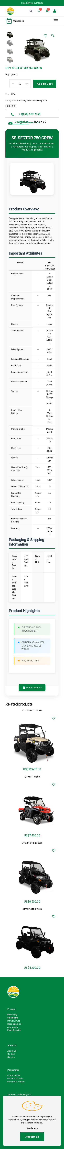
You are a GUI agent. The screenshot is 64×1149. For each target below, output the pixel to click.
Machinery (21, 100)
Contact (11, 1054)
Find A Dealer (13, 1075)
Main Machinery (34, 100)
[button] (53, 35)
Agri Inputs (12, 1027)
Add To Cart (45, 83)
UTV (13, 94)
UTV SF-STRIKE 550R (32, 843)
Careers (11, 1057)
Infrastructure (13, 1020)
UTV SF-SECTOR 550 (32, 710)
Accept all (32, 1136)
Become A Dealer (15, 1078)
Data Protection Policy (31, 1122)
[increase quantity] (27, 83)
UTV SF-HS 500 (32, 776)
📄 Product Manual (32, 687)
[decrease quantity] (13, 83)
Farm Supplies (14, 1030)
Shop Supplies (14, 1023)
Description (21, 122)
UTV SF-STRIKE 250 (32, 909)
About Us (11, 1050)
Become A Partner (15, 1081)
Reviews (40, 122)
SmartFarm (12, 1017)
